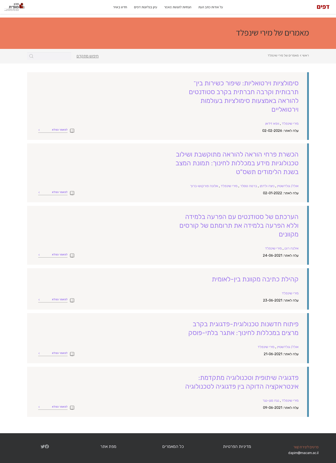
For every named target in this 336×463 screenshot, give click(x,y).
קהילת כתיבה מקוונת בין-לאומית (255, 279)
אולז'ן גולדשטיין (288, 186)
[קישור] (323, 7)
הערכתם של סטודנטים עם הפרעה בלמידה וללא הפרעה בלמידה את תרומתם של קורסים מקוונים (239, 225)
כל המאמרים (173, 446)
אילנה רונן (291, 248)
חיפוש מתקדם (87, 56)
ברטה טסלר (248, 186)
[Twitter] (43, 446)
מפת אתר (108, 446)
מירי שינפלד (290, 123)
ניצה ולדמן (267, 186)
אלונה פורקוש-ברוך (204, 186)
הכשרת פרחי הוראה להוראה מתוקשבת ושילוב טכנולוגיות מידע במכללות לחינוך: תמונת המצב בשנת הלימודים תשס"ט (237, 163)
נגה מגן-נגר (270, 400)
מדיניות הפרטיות (237, 446)
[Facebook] (47, 446)
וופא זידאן (272, 123)
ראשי (305, 55)
